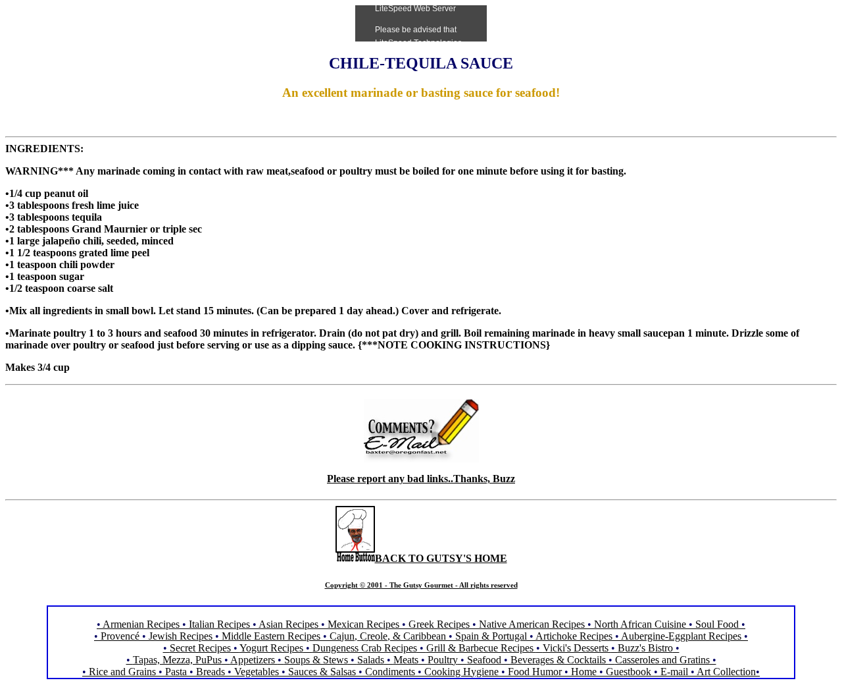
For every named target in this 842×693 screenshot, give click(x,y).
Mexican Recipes (365, 624)
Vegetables (256, 671)
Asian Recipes (288, 624)
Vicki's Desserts (577, 647)
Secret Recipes (200, 647)
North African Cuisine (640, 624)
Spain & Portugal (491, 636)
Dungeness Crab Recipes (364, 647)
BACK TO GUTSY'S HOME (441, 558)
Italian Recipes (221, 624)
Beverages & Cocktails (559, 659)
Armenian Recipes (141, 624)
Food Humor (536, 671)
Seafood (484, 659)
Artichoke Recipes (573, 636)
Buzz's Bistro (645, 647)
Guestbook (628, 671)
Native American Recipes (532, 624)
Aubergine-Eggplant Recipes (681, 636)
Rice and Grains (122, 671)
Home (584, 671)
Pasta (176, 671)
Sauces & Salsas (322, 671)
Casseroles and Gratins (662, 659)
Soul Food (717, 624)
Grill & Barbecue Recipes (481, 647)
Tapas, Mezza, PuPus (177, 659)
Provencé (120, 636)
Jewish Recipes (182, 636)
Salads (370, 659)
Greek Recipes (439, 624)
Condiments (390, 671)
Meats (405, 659)
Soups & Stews (316, 659)
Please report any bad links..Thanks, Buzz (421, 478)
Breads (210, 671)
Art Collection (726, 671)
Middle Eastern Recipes (272, 636)
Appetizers (254, 659)
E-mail (674, 671)
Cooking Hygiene (462, 671)
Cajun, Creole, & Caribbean (388, 636)
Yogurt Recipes (271, 647)
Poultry (443, 659)
